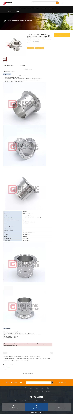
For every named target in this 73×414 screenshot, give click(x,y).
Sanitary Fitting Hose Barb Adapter (22, 358)
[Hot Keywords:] (57, 2)
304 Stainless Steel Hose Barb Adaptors (21, 356)
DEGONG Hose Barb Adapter (46, 358)
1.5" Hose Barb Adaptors (8, 356)
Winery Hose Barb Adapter (34, 358)
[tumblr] (63, 382)
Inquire (31, 48)
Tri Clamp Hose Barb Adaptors (9, 358)
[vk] (61, 382)
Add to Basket (40, 48)
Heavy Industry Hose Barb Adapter (22, 360)
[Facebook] (65, 382)
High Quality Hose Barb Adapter (9, 360)
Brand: (21, 65)
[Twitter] (59, 382)
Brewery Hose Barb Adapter (34, 356)
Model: (5, 65)
